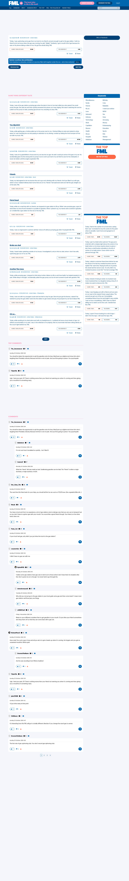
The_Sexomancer (17, 349)
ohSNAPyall (21, 610)
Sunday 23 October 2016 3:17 (17, 489)
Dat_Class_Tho (16, 485)
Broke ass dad (15, 245)
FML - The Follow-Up (53, 8)
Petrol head (14, 200)
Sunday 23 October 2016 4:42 (24, 447)
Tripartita (14, 371)
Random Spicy (32, 8)
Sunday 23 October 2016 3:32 (18, 553)
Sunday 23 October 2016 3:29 (18, 533)
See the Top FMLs (102, 157)
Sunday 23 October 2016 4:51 (24, 658)
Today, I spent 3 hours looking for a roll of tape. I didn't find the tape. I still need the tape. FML (100, 315)
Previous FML (14, 67)
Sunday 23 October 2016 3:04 (18, 353)
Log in (118, 3)
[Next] (50, 755)
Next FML (78, 67)
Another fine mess (17, 269)
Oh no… (13, 314)
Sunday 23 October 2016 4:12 (17, 700)
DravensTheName (23, 653)
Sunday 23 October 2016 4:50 (18, 740)
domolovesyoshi (22, 589)
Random (16, 8)
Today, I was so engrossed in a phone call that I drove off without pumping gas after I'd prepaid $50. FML (42, 230)
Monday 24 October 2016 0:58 (24, 466)
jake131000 (14, 696)
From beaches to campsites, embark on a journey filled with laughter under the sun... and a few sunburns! (44, 61)
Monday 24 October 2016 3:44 (24, 571)
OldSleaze (14, 716)
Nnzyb (13, 505)
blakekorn (20, 443)
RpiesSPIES (20, 567)
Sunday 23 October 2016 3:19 (17, 509)
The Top (41, 8)
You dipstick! (15, 125)
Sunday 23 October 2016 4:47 (18, 720)
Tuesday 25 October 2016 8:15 (24, 593)
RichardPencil (15, 633)
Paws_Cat (14, 529)
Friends (12, 174)
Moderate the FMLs (104, 3)
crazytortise (15, 549)
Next (45, 339)
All (10, 8)
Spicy (23, 8)
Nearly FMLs (66, 8)
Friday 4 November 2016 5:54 (24, 614)
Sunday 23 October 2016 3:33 (18, 375)
